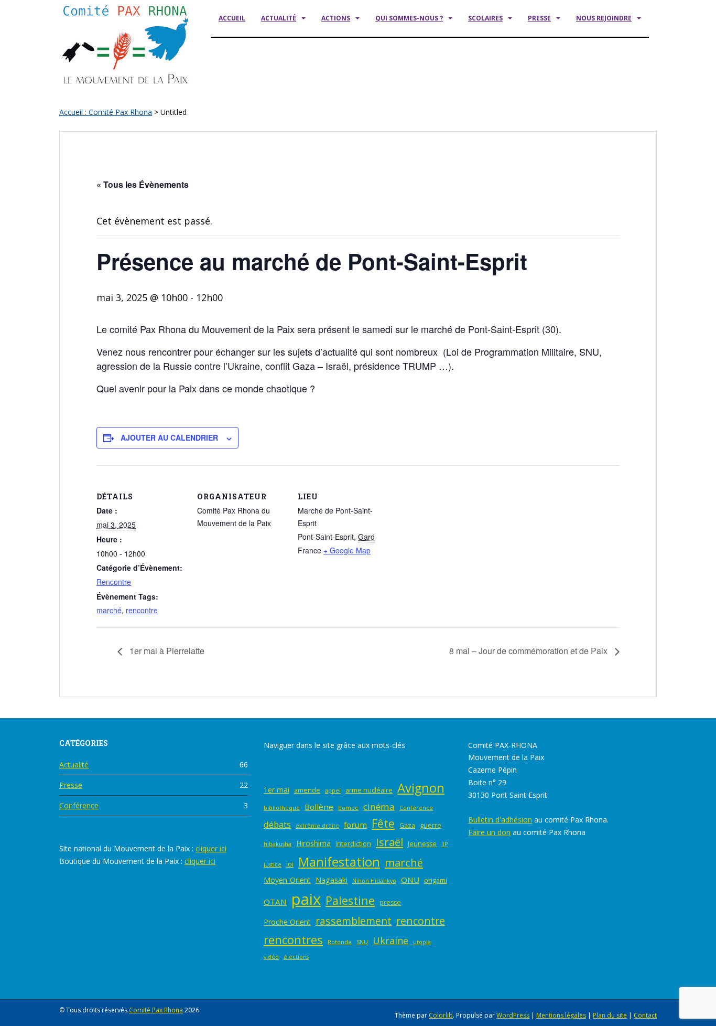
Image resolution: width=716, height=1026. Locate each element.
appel (333, 790)
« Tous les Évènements (142, 184)
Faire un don (489, 832)
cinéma (379, 806)
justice (272, 864)
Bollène (319, 806)
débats (277, 824)
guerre (430, 825)
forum (355, 824)
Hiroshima (313, 843)
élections (296, 956)
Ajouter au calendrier (169, 437)
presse (390, 902)
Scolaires (485, 18)
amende (307, 790)
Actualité (278, 18)
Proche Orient (287, 922)
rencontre (142, 610)
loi (290, 864)
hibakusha (277, 844)
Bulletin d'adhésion (500, 820)
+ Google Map (347, 550)
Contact (645, 1015)
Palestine (350, 900)
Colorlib (441, 1015)
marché (109, 610)
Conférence (79, 805)
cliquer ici (211, 848)
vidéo (271, 956)
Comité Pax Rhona (156, 1010)
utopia (422, 942)
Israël (389, 842)
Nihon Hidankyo (374, 880)
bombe (348, 807)
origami (435, 880)
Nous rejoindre (604, 18)
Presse (539, 18)
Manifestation (339, 861)
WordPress (512, 1015)
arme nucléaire (369, 790)
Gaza (407, 825)
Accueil (232, 18)
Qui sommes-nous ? (409, 18)
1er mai (276, 790)
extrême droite (317, 825)
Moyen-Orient (287, 880)
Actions (335, 18)
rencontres (293, 940)
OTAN (275, 901)
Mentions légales (561, 1015)
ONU (410, 879)
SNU (362, 942)
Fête (383, 823)
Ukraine (390, 940)
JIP (444, 844)
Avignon (420, 787)
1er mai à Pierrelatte (165, 651)
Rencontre (113, 581)
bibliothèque (282, 807)
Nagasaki (332, 880)
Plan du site (610, 1015)
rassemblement (354, 921)
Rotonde (340, 942)
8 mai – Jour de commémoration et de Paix (529, 651)
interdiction (353, 843)
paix (306, 899)
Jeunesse (422, 843)
